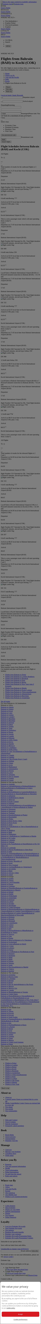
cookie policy (10, 1308)
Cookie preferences (20, 1319)
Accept (20, 1314)
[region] (20, 1303)
